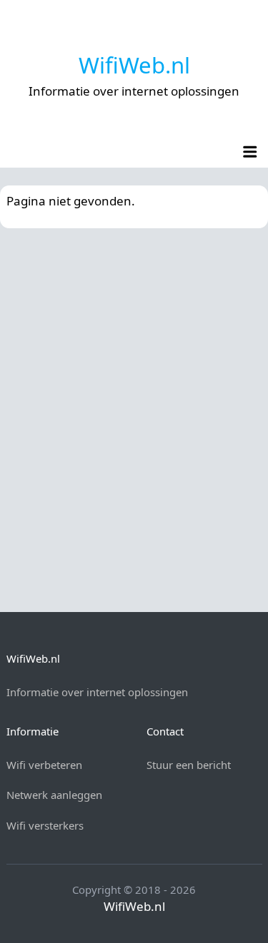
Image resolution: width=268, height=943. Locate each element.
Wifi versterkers (45, 825)
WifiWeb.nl (134, 65)
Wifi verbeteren (44, 765)
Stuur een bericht (189, 765)
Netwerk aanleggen (54, 794)
